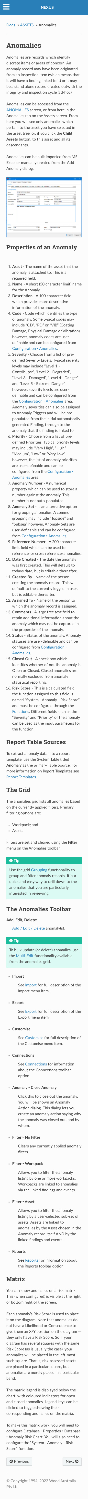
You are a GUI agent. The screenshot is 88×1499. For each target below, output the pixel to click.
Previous (21, 1461)
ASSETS (27, 25)
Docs (10, 25)
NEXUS (47, 8)
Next (70, 1461)
